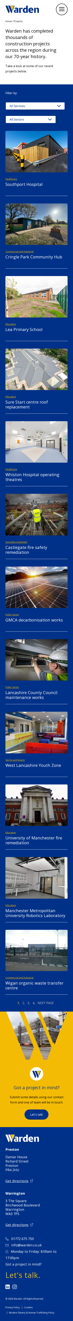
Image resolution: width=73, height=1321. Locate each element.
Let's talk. (22, 1275)
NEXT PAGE (46, 1003)
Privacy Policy (12, 1307)
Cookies (28, 1307)
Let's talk (36, 1114)
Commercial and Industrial (19, 251)
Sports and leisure (15, 760)
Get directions (16, 1181)
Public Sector (12, 614)
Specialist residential (16, 542)
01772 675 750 (22, 1238)
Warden (18, 1298)
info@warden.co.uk (26, 1245)
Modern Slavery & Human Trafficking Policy (31, 1312)
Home (8, 21)
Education (10, 324)
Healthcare (11, 179)
